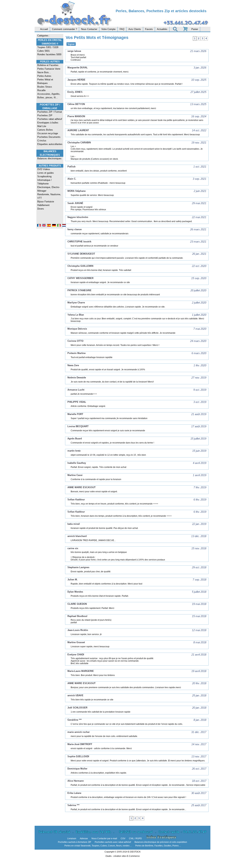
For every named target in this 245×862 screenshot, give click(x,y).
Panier (194, 29)
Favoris (149, 29)
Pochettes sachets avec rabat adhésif (113, 842)
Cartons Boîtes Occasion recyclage (47, 131)
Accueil (44, 29)
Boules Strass (44, 86)
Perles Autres (50, 61)
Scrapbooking (44, 176)
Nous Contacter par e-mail (104, 838)
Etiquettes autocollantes (49, 144)
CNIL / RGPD (135, 838)
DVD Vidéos (43, 169)
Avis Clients (134, 29)
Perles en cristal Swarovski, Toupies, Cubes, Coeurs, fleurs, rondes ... (98, 845)
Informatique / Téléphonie (44, 182)
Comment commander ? (64, 29)
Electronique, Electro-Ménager (48, 189)
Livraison (71, 838)
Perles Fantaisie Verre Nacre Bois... (48, 70)
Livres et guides (45, 173)
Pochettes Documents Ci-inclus (48, 139)
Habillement (43, 205)
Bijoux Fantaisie (45, 201)
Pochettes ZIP (44, 115)
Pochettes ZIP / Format (49, 112)
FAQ (122, 29)
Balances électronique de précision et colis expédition (161, 842)
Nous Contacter (89, 29)
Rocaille (41, 90)
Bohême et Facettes (47, 65)
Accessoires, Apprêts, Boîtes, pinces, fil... (48, 96)
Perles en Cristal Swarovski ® (50, 42)
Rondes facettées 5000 (49, 54)
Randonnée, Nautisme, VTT (49, 196)
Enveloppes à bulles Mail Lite (47, 124)
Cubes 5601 (43, 51)
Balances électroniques (49, 158)
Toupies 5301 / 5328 (47, 47)
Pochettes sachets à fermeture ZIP (74, 842)
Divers (40, 208)
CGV (123, 838)
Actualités (162, 29)
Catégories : (43, 35)
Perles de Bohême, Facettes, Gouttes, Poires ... (158, 845)
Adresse (84, 838)
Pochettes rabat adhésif (49, 119)
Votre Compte (108, 29)
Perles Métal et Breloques (45, 81)
